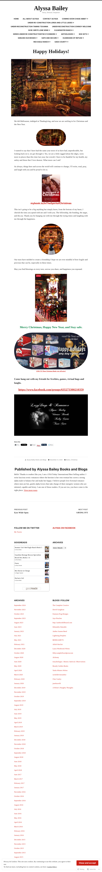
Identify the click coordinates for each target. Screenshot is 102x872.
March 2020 (18, 675)
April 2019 (18, 722)
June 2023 (17, 627)
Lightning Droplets (59, 636)
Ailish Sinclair (58, 644)
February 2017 (19, 783)
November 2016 (20, 792)
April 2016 (18, 822)
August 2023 (18, 623)
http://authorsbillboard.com (62, 623)
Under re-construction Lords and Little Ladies (50, 23)
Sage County (61, 42)
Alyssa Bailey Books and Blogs (36, 460)
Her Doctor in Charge (22, 571)
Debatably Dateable (60, 627)
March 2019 (18, 727)
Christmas (74, 460)
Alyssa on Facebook (64, 528)
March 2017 (18, 779)
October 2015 (19, 848)
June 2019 (17, 714)
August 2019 (18, 705)
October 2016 (19, 796)
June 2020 (17, 662)
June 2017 (17, 775)
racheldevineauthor (59, 675)
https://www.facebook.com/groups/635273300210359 (51, 389)
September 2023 (20, 618)
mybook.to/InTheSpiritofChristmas (51, 203)
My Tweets (18, 532)
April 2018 (18, 770)
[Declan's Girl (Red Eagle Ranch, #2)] (47, 580)
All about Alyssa (31, 19)
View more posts (30, 490)
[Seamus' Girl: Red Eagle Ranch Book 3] (47, 549)
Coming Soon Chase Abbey (74, 19)
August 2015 (18, 857)
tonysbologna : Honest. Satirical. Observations (69, 662)
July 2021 (17, 636)
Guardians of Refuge (72, 38)
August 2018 (18, 757)
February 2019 (19, 731)
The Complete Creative (61, 605)
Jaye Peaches (57, 618)
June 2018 (17, 761)
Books (68, 460)
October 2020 (19, 653)
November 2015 (20, 844)
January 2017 (19, 788)
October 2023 (19, 614)
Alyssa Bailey (51, 8)
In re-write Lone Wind (38, 30)
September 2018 (20, 753)
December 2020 (19, 649)
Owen (17, 563)
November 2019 (20, 692)
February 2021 (19, 644)
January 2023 (19, 631)
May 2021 (17, 640)
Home (16, 19)
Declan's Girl (19, 578)
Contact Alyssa (50, 19)
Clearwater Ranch (63, 30)
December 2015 (19, 840)
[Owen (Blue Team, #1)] (47, 565)
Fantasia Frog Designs (60, 614)
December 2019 (19, 688)
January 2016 (19, 835)
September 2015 (20, 853)
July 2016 (17, 809)
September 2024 (20, 605)
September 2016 (20, 801)
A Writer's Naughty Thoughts (63, 688)
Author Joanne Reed (60, 631)
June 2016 (17, 814)
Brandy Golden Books (60, 666)
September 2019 (20, 701)
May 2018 (17, 766)
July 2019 (17, 709)
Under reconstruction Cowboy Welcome (71, 27)
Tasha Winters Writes (60, 670)
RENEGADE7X (58, 640)
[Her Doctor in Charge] (47, 572)
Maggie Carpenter (19, 572)
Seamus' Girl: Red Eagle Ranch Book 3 (28, 547)
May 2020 (17, 666)
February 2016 (19, 831)
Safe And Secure (49, 38)
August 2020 (18, 657)
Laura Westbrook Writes (61, 649)
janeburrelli (57, 683)
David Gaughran (58, 610)
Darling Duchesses (27, 38)
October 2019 (19, 696)
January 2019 (19, 735)
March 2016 (18, 827)
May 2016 (17, 818)
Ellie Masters (18, 559)
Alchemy (56, 657)
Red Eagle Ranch (41, 42)
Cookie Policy (52, 867)
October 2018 (19, 748)
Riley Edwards (19, 565)
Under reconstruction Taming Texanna (29, 27)
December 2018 (19, 740)
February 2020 (19, 679)
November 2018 (20, 744)
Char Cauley (57, 679)
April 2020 (18, 670)
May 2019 (17, 718)
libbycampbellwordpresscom (63, 653)
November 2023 (20, 610)
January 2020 (19, 683)
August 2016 (18, 805)
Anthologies (67, 34)
